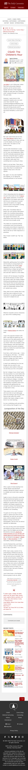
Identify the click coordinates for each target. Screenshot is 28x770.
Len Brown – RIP (19, 675)
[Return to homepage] (14, 707)
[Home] (3, 28)
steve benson (14, 599)
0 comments (19, 62)
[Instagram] (22, 737)
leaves (20, 595)
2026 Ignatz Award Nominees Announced (19, 668)
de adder (19, 593)
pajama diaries (11, 597)
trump (20, 599)
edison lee (6, 595)
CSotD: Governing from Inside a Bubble (19, 660)
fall (10, 595)
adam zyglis (8, 593)
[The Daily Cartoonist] (14, 4)
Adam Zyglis (14, 459)
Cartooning (21, 21)
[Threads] (19, 737)
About (6, 7)
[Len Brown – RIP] (9, 676)
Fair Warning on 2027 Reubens (19, 633)
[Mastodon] (16, 737)
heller (16, 595)
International (19, 23)
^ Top (22, 699)
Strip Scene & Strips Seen (18, 651)
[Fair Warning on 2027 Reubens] (9, 633)
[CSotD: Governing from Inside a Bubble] (9, 659)
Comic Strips (16, 19)
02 (12, 28)
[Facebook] (5, 737)
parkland (18, 597)
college (14, 593)
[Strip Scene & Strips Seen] (9, 651)
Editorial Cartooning (10, 21)
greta (13, 595)
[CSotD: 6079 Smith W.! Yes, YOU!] (9, 684)
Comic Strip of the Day (9, 30)
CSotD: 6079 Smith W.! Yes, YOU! (19, 684)
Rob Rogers (14, 483)
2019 (6, 28)
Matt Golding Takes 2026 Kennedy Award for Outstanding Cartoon (19, 643)
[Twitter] (9, 737)
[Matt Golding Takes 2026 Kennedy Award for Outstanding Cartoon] (9, 641)
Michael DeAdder (14, 433)
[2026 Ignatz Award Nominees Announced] (9, 668)
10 (9, 28)
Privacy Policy (14, 730)
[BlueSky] (12, 737)
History (6, 23)
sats (9, 599)
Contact (13, 7)
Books (12, 23)
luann (4, 597)
